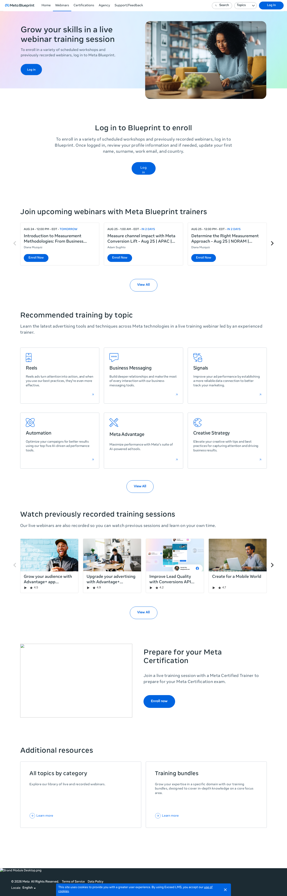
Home (46, 5)
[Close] (225, 889)
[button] (29, 888)
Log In (271, 5)
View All (140, 486)
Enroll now (159, 701)
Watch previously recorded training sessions (97, 515)
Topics (241, 5)
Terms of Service (73, 882)
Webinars (62, 5)
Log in (143, 170)
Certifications (84, 5)
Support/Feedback (129, 5)
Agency (104, 5)
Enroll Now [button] (36, 258)
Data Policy (95, 882)
